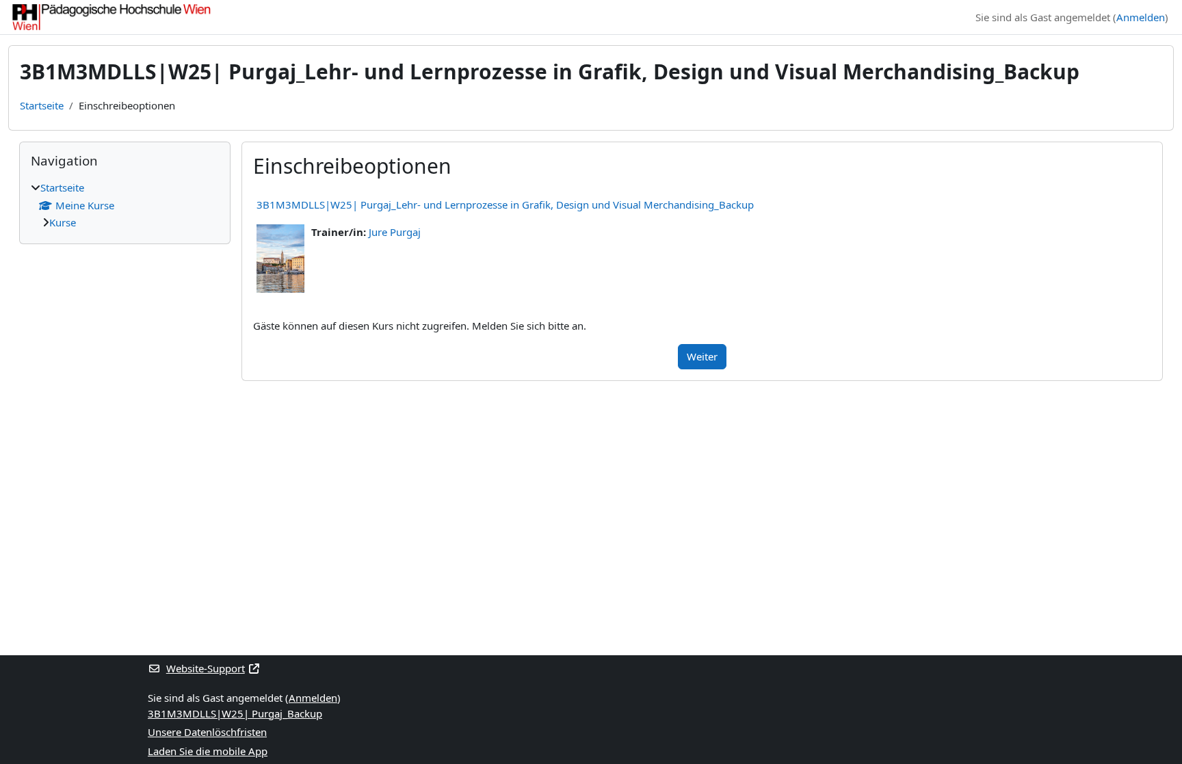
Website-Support (205, 668)
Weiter (702, 356)
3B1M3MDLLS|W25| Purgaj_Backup (235, 713)
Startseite (42, 105)
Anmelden (1140, 17)
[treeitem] (125, 205)
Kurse (62, 222)
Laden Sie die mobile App (207, 751)
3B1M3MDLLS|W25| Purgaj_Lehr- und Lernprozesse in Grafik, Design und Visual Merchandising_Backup (505, 204)
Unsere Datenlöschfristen (207, 732)
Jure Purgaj (395, 232)
